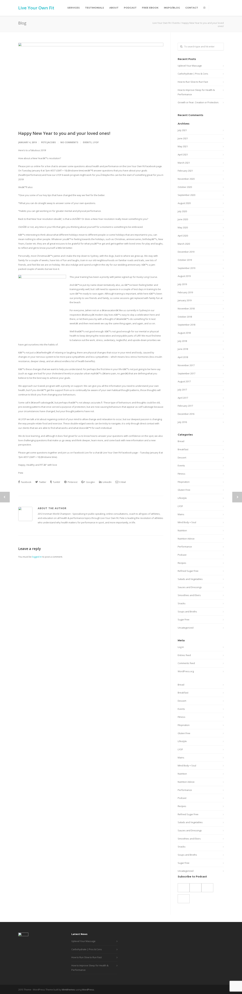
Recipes (182, 563)
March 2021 (184, 162)
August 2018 (184, 332)
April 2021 (183, 154)
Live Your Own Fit (36, 8)
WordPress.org (186, 671)
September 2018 (186, 324)
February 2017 (185, 405)
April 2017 (183, 397)
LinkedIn (107, 482)
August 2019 (184, 276)
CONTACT (191, 7)
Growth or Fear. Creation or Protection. (198, 102)
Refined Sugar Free (188, 570)
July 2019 (182, 284)
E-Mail (122, 482)
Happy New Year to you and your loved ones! (64, 133)
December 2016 (186, 413)
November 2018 (186, 308)
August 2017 (184, 381)
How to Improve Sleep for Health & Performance (196, 92)
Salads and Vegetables (190, 579)
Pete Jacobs (48, 142)
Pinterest (72, 482)
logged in (37, 556)
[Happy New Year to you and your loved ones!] (90, 84)
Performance (185, 546)
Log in (181, 647)
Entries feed (184, 655)
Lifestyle (182, 498)
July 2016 (182, 422)
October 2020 (185, 187)
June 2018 (183, 349)
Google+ (90, 482)
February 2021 (185, 170)
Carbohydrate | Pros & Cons (193, 73)
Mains (181, 514)
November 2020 (186, 178)
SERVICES (73, 7)
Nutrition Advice (186, 538)
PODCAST (130, 7)
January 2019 (185, 300)
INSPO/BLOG (172, 7)
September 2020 (186, 195)
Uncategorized (185, 627)
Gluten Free (184, 489)
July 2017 (182, 389)
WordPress (88, 989)
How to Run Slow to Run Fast (193, 81)
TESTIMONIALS (94, 7)
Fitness (181, 473)
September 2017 (186, 373)
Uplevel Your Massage (190, 65)
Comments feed (186, 663)
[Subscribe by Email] (195, 887)
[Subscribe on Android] (184, 887)
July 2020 (182, 211)
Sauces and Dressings (190, 587)
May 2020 (183, 227)
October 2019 (185, 259)
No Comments (69, 142)
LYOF (96, 142)
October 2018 (185, 316)
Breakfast (183, 449)
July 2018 (182, 341)
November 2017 (186, 365)
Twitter (42, 482)
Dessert (182, 457)
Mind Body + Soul (187, 522)
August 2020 (184, 203)
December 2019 (186, 251)
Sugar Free (183, 619)
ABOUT (114, 7)
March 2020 (184, 243)
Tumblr (56, 482)
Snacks (181, 603)
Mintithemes (68, 989)
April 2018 (183, 357)
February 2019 (185, 292)
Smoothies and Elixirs (189, 595)
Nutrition (182, 530)
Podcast (182, 554)
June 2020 (183, 219)
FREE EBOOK (150, 7)
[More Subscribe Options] (184, 898)
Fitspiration (184, 481)
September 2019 (186, 268)
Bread (181, 441)
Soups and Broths (187, 611)
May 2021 (183, 146)
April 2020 (183, 235)
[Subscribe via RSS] (207, 887)
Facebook (25, 482)
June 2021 (183, 138)
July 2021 (182, 130)
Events (176, 22)
